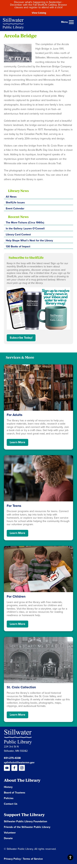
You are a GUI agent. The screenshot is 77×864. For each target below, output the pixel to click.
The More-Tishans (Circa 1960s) (25, 222)
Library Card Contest (18, 234)
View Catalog (39, 12)
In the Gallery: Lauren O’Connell (25, 228)
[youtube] (7, 768)
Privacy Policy (12, 858)
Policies (8, 798)
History (8, 787)
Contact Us (10, 804)
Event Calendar (15, 208)
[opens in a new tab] (22, 768)
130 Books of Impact (18, 246)
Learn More (17, 442)
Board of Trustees (14, 792)
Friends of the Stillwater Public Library (27, 827)
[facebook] (14, 768)
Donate (8, 838)
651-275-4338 (12, 758)
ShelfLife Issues (15, 202)
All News (11, 196)
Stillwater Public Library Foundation (25, 821)
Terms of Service (33, 858)
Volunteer (10, 832)
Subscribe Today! (21, 338)
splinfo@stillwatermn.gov (19, 762)
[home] (13, 23)
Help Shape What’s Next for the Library (29, 240)
